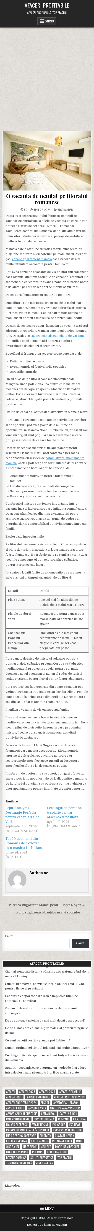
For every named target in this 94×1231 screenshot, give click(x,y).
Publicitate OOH (57, 1152)
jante (79, 1141)
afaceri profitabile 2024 (21, 1103)
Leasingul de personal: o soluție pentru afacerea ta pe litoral (65, 812)
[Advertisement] (47, 77)
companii (63, 1119)
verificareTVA (44, 1163)
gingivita (45, 1135)
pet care (37, 1152)
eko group (58, 1124)
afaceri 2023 (27, 1092)
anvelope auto (15, 1108)
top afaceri (64, 1157)
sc (25, 209)
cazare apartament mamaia (32, 259)
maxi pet (46, 1146)
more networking (17, 1152)
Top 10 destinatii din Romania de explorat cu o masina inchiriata (23, 843)
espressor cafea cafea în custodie (27, 1130)
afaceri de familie (70, 1092)
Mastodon (12, 1185)
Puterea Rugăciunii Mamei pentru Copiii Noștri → (47, 905)
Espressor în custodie (67, 1130)
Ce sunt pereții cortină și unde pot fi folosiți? (37, 1040)
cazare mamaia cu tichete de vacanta (57, 335)
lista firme (30, 1146)
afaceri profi (14, 1097)
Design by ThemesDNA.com (47, 1224)
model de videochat (67, 1146)
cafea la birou (68, 1113)
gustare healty (64, 1135)
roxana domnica (16, 1157)
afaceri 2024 (47, 1092)
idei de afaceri (39, 1141)
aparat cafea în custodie (21, 1113)
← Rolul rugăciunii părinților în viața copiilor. (46, 912)
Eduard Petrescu (17, 1124)
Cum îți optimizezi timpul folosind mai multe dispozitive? (47, 1047)
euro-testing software (21, 1135)
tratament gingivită (19, 1163)
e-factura (79, 1119)
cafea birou (48, 1113)
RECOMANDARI (65, 210)
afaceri (10, 1092)
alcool (45, 1103)
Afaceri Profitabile (47, 5)
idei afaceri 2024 (16, 1141)
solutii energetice (41, 1157)
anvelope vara (37, 1108)
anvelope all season (65, 1103)
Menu (49, 21)
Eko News (75, 1124)
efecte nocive (40, 1124)
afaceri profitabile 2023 (69, 1097)
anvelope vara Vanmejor (65, 1108)
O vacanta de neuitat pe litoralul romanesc (47, 198)
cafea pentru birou (18, 1119)
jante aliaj (12, 1146)
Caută (9, 936)
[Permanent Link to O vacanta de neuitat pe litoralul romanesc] (47, 160)
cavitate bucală (44, 1119)
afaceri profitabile (38, 1097)
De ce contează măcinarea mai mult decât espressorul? (45, 1020)
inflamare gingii (62, 1141)
